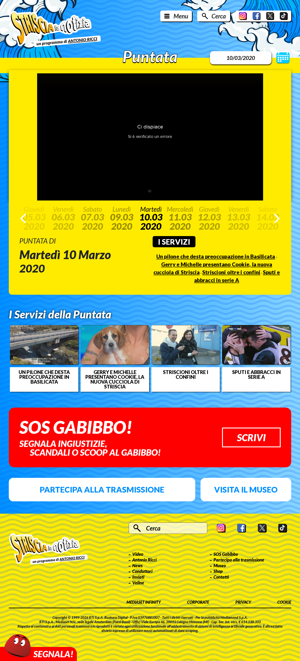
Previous (23, 218)
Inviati (138, 577)
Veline (138, 582)
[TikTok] (284, 16)
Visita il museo (246, 489)
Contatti (221, 577)
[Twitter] (270, 16)
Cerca (218, 16)
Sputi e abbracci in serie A (256, 374)
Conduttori (142, 571)
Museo (219, 565)
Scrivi (251, 437)
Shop (218, 571)
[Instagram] (243, 16)
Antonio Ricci (144, 559)
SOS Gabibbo (225, 554)
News (137, 565)
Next (277, 218)
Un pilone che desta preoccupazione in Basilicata (215, 256)
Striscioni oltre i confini (231, 272)
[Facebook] (256, 16)
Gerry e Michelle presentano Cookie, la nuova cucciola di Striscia (114, 379)
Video (137, 554)
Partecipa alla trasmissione (102, 489)
